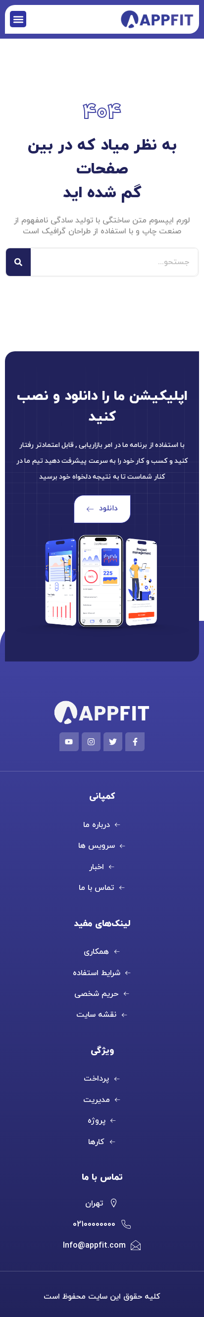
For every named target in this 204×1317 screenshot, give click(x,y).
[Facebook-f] (134, 741)
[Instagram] (91, 741)
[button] (18, 19)
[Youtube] (68, 741)
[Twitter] (112, 741)
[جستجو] (18, 262)
